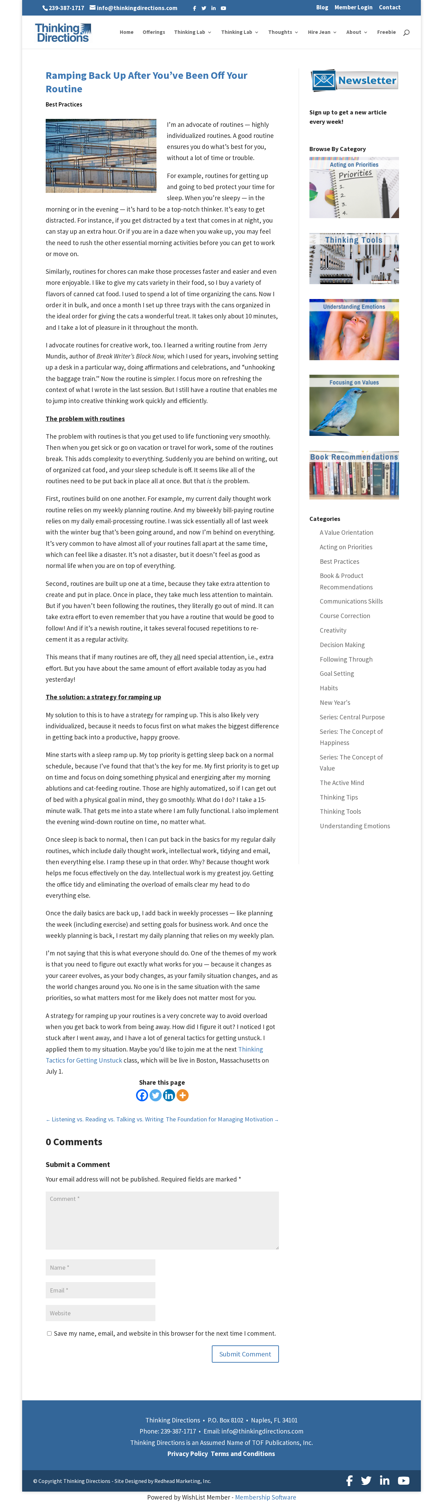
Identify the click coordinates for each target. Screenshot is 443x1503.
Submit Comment (245, 1354)
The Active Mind (342, 782)
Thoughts (280, 32)
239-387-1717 (66, 8)
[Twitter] (203, 8)
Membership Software (265, 1497)
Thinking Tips (339, 797)
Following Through (346, 659)
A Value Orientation (346, 532)
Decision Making (342, 645)
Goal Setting (337, 673)
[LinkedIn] (213, 8)
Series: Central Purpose (352, 717)
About (353, 32)
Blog (322, 7)
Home (127, 32)
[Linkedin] (169, 1095)
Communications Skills (351, 601)
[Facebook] (194, 8)
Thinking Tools (340, 811)
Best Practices (64, 104)
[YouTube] (223, 8)
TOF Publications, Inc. (282, 1442)
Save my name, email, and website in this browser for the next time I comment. (165, 1333)
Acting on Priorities (346, 547)
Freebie (386, 32)
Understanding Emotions (355, 826)
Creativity (333, 630)
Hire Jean (319, 32)
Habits (329, 688)
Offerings (154, 32)
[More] (183, 1095)
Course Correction (345, 616)
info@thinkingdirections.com (263, 1431)
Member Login (354, 7)
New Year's (335, 702)
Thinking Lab (189, 32)
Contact (390, 7)
